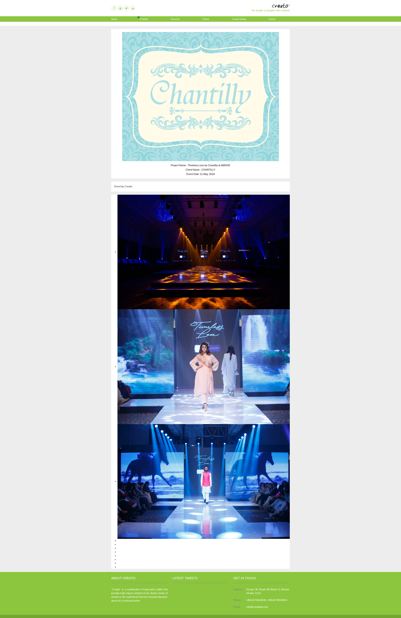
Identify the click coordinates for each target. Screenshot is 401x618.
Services (175, 19)
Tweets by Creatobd (183, 588)
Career (272, 19)
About (114, 19)
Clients (205, 19)
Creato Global (239, 19)
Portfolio (144, 19)
